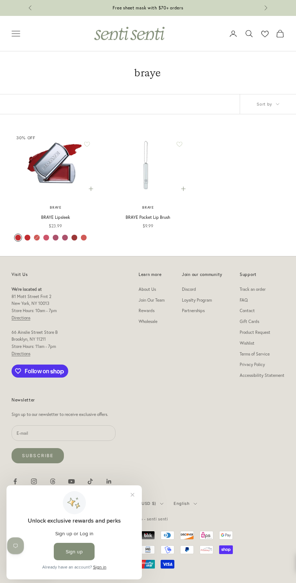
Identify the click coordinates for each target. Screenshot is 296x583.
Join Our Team (152, 300)
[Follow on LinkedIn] (109, 481)
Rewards (146, 310)
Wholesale (148, 321)
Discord (189, 289)
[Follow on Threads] (52, 481)
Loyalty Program (197, 300)
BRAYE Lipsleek (55, 217)
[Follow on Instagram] (34, 481)
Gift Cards (249, 321)
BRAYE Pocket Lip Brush (148, 217)
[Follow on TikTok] (90, 481)
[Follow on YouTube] (71, 481)
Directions (21, 317)
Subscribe (37, 455)
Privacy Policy (252, 364)
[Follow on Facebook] (15, 481)
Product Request (255, 332)
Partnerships (193, 310)
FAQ (244, 300)
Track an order (253, 289)
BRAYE (55, 207)
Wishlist (247, 343)
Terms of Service (255, 354)
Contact (247, 310)
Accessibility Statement (262, 375)
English (182, 503)
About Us (147, 289)
